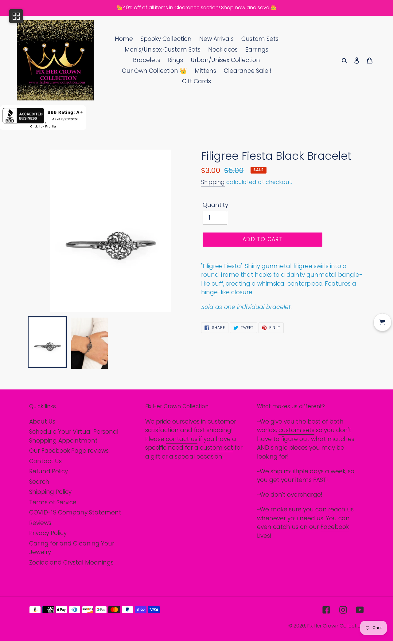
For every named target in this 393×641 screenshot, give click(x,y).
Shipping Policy (50, 492)
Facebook (335, 527)
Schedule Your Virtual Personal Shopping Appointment (74, 436)
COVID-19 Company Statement (75, 512)
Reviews (40, 523)
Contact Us (45, 461)
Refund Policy (48, 471)
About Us (42, 421)
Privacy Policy (48, 533)
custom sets (296, 430)
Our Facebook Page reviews (69, 451)
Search (39, 482)
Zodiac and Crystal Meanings (71, 562)
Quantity (215, 205)
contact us (181, 439)
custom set (216, 448)
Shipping (213, 182)
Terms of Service (52, 502)
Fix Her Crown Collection (335, 625)
